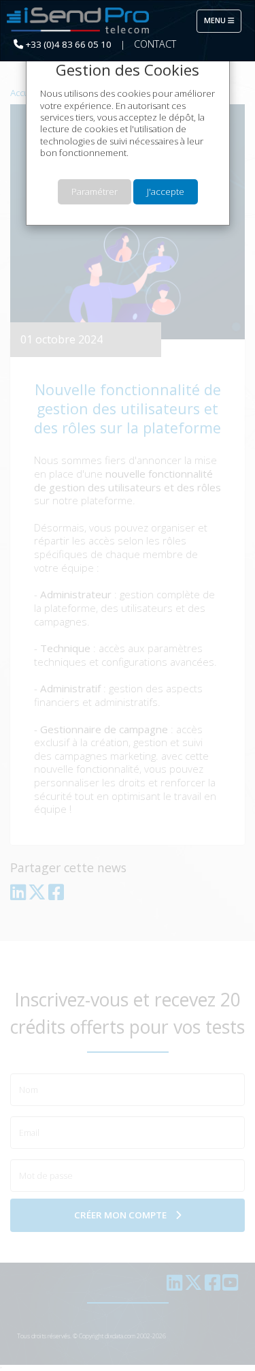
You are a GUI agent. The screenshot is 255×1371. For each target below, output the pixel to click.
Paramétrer (94, 191)
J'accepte (165, 191)
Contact (155, 43)
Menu (222, 20)
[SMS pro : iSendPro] (78, 21)
